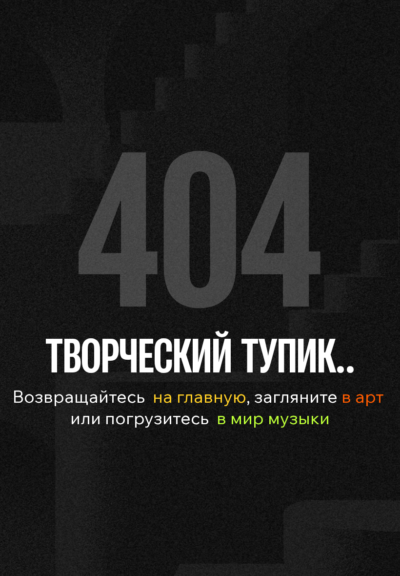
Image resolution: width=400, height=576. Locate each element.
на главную (199, 396)
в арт (362, 396)
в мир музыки (273, 418)
